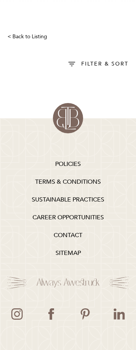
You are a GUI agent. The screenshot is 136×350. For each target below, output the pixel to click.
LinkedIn (119, 314)
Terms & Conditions (68, 182)
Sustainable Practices (68, 199)
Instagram (17, 314)
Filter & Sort (104, 63)
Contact (68, 235)
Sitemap (68, 253)
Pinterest (85, 314)
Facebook (51, 314)
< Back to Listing (27, 36)
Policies (68, 164)
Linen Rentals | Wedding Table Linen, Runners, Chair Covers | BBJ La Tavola (68, 118)
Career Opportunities (68, 217)
